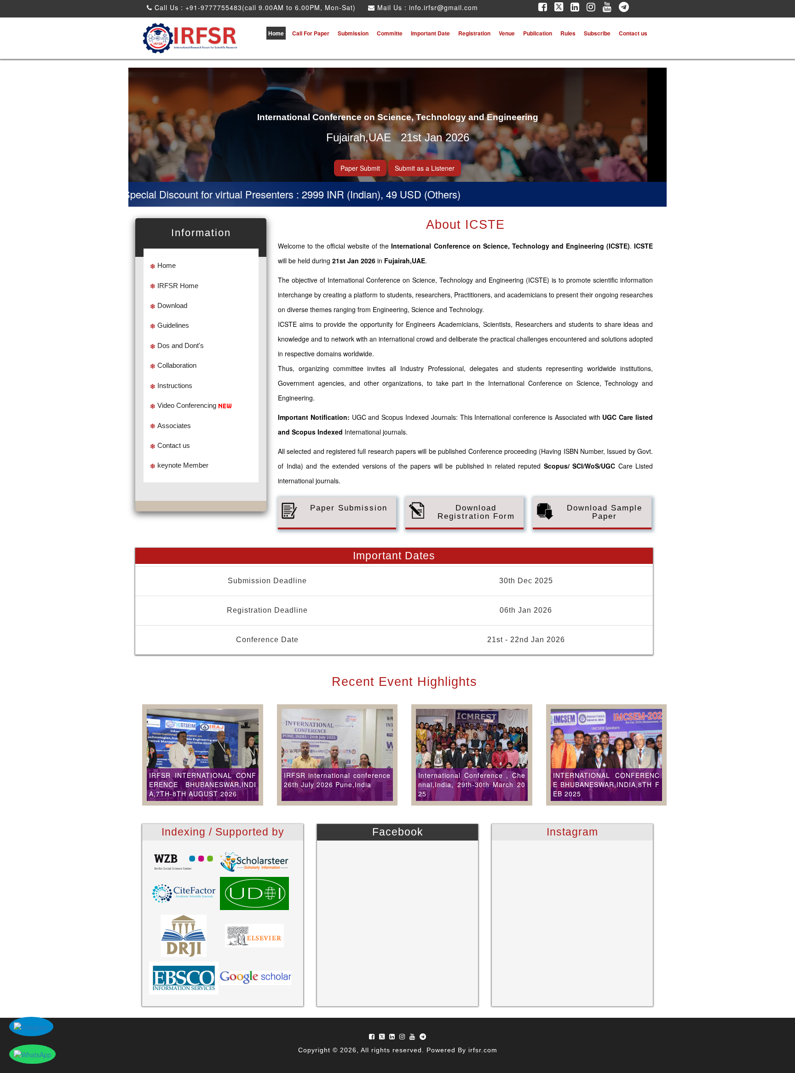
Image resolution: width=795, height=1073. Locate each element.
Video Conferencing (186, 405)
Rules (568, 33)
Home (276, 33)
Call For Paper (310, 33)
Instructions (174, 385)
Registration (474, 33)
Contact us (633, 33)
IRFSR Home (177, 286)
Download (172, 305)
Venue (507, 33)
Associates (174, 425)
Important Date (430, 33)
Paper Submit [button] (360, 168)
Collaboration (176, 365)
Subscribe (597, 33)
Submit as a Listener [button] (425, 168)
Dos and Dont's (180, 345)
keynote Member (182, 465)
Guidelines (173, 325)
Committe (390, 33)
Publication (537, 33)
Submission (353, 33)
